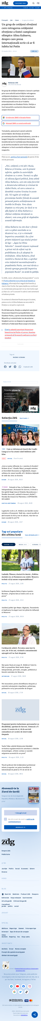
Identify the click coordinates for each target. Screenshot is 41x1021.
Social (9, 458)
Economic (24, 869)
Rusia (23, 544)
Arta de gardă (7, 901)
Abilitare (5, 928)
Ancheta (4, 949)
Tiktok (26, 992)
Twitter (20, 992)
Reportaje (13, 928)
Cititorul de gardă (19, 901)
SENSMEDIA (24, 1015)
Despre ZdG (6, 851)
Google (14, 992)
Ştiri (11, 20)
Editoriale (5, 898)
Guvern (8, 544)
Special (5, 923)
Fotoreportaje (31, 928)
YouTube (17, 986)
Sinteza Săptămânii (9, 503)
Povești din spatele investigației (13, 952)
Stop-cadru (26, 937)
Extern (17, 20)
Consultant (6, 904)
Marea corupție (20, 949)
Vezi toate (24, 418)
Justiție (4, 869)
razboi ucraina (19, 357)
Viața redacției (16, 898)
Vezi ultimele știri (31, 535)
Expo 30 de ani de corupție (19, 932)
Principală (5, 20)
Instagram (29, 986)
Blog (4, 889)
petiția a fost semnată (19, 157)
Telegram (11, 986)
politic (10, 906)
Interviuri (5, 676)
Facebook (23, 986)
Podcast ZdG (25, 894)
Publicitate (6, 854)
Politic (4, 583)
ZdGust (5, 913)
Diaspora (35, 894)
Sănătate (16, 894)
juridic (4, 906)
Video (4, 878)
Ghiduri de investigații (10, 955)
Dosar (4, 479)
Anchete (4, 937)
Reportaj (12, 937)
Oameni (21, 928)
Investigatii (7, 943)
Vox (18, 937)
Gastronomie (27, 898)
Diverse (4, 872)
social (16, 906)
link (6, 403)
